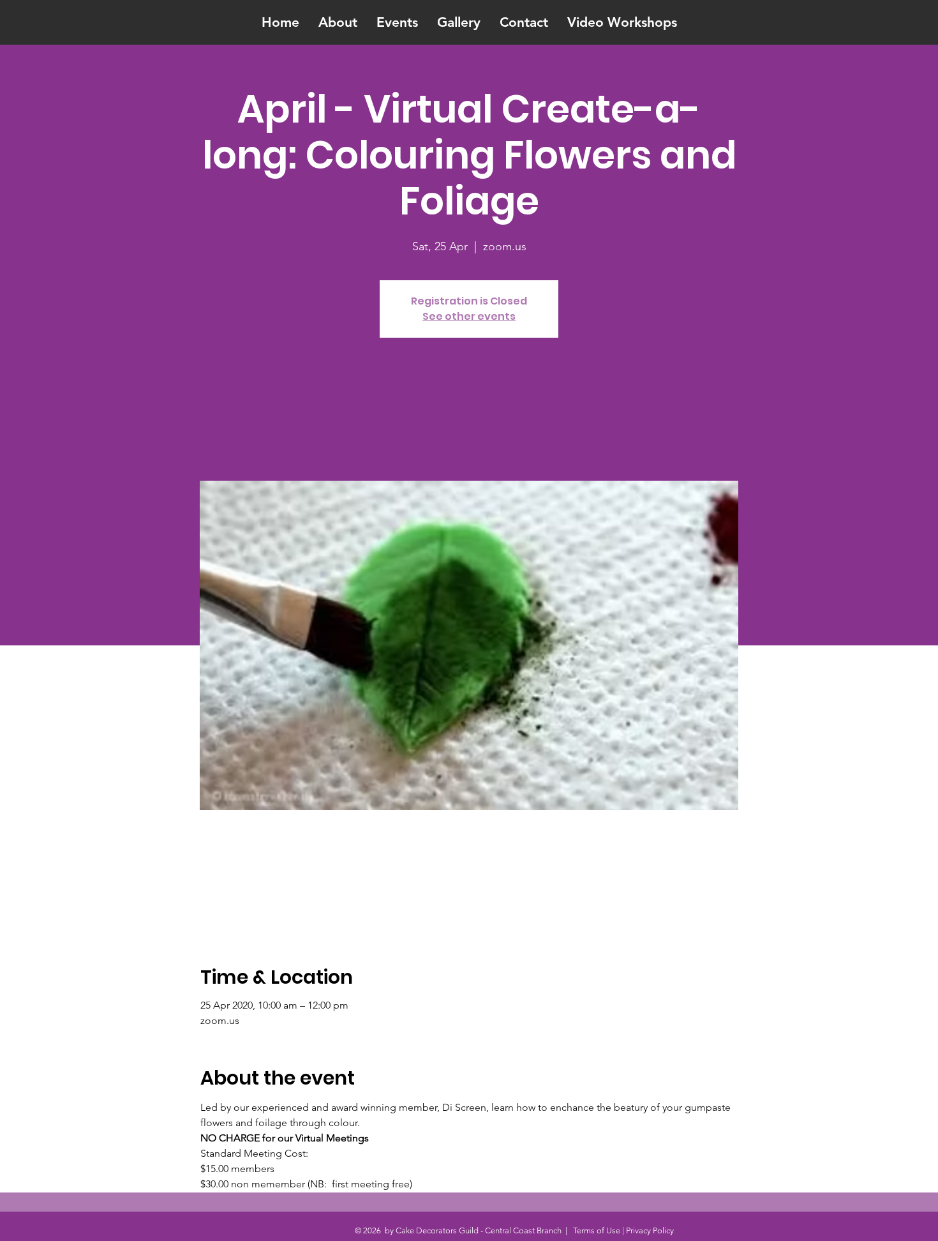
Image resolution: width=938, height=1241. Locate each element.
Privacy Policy (650, 1230)
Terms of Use (596, 1230)
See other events (469, 316)
